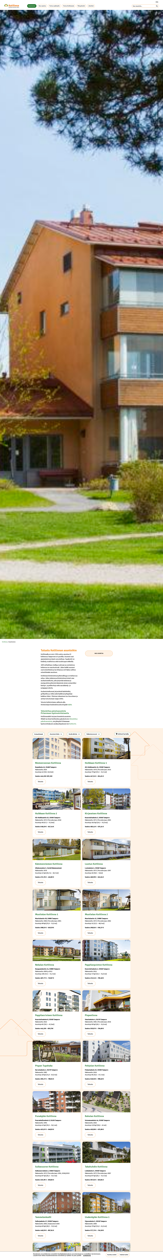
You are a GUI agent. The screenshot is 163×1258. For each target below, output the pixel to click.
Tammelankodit (43, 1217)
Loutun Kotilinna (94, 863)
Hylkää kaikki (124, 1255)
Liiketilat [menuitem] (91, 6)
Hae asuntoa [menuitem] (42, 6)
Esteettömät (38, 734)
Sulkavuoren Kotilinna (46, 1166)
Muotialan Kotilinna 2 (96, 914)
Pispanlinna (91, 1015)
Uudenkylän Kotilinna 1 (97, 1217)
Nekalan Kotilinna (44, 964)
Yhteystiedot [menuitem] (81, 6)
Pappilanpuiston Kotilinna (98, 964)
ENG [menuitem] (157, 2)
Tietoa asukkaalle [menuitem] (54, 6)
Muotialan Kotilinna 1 (46, 914)
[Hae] (157, 6)
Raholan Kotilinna (94, 1116)
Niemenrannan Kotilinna (48, 763)
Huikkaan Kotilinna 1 (96, 763)
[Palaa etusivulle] (11, 6)
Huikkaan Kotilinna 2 (46, 813)
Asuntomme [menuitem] (31, 6)
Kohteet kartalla (123, 734)
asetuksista (87, 1255)
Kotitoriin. (72, 724)
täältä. (70, 705)
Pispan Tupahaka (43, 1065)
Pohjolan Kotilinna (95, 1065)
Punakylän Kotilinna (45, 1116)
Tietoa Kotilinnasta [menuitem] (68, 6)
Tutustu (40, 782)
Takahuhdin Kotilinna (96, 1166)
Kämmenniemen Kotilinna (48, 863)
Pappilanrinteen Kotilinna (48, 1015)
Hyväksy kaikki (111, 1255)
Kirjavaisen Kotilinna (96, 813)
